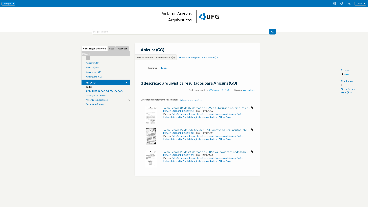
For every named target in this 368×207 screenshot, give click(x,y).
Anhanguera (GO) (94, 72)
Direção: (238, 90)
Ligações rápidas (334, 3)
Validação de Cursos (96, 95)
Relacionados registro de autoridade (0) (198, 57)
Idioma (341, 3)
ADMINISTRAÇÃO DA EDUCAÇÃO (104, 91)
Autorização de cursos (97, 99)
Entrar (359, 3)
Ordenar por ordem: (198, 90)
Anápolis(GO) (92, 62)
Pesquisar (122, 48)
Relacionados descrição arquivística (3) (156, 57)
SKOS (346, 74)
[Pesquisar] (272, 31)
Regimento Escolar (95, 104)
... (88, 58)
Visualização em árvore (94, 48)
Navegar (7, 3)
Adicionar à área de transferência (252, 107)
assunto (91, 82)
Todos (89, 86)
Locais (164, 67)
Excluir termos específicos (192, 100)
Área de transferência (349, 3)
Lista (111, 48)
